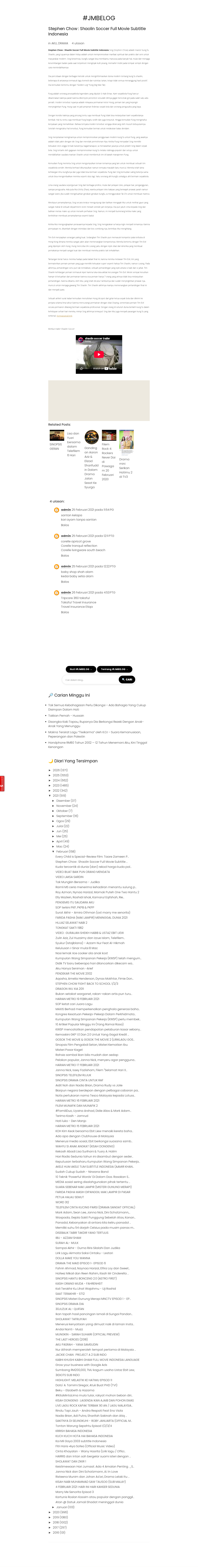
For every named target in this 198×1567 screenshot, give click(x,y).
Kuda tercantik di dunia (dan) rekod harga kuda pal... (93, 867)
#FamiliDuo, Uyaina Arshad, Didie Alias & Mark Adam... (93, 1111)
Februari (62, 851)
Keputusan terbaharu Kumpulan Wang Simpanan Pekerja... (98, 1162)
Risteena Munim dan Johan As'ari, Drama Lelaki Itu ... (92, 1477)
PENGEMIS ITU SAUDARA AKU (75, 902)
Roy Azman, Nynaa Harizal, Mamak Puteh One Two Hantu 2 (97, 892)
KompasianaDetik (64, 315)
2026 (56, 770)
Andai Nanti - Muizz (69, 1329)
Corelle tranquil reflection (79, 546)
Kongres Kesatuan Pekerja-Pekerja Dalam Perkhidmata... (96, 1014)
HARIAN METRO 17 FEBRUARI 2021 (77, 1065)
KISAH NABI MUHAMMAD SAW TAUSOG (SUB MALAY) (91, 1482)
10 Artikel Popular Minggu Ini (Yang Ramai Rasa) (90, 1024)
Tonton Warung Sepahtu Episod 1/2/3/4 (84, 1426)
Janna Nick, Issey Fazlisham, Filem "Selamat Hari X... (91, 1070)
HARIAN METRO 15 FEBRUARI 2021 (77, 1126)
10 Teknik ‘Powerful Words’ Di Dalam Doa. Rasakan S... (93, 1177)
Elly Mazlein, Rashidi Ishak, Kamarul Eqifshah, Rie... (90, 897)
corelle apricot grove (76, 541)
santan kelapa (71, 515)
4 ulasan (78, 43)
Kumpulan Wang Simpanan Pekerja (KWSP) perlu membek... (98, 1019)
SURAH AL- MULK (67, 1243)
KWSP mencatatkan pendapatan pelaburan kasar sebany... (98, 1029)
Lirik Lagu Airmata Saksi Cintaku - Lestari (84, 1253)
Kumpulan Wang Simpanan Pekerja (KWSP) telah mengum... (98, 958)
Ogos (60, 821)
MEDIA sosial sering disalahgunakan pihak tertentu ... (93, 1182)
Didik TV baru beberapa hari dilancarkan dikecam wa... (94, 963)
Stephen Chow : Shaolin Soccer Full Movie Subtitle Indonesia (97, 31)
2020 (56, 1512)
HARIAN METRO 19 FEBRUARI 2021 (77, 999)
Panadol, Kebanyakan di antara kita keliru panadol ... (93, 1223)
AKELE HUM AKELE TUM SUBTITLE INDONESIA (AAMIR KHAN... (95, 1167)
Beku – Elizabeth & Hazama (75, 1390)
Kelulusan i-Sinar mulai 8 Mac (77, 948)
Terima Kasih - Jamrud (72, 1116)
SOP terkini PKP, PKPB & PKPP (75, 907)
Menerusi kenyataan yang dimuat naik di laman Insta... (95, 1324)
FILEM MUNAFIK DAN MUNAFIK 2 (77, 1106)
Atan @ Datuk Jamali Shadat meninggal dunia (89, 1502)
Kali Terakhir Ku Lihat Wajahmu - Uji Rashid (86, 1289)
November (64, 806)
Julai (60, 826)
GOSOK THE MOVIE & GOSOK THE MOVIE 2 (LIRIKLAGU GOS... (95, 1040)
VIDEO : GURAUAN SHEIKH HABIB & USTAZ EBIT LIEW (90, 933)
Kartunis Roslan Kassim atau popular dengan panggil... (95, 1497)
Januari (62, 1507)
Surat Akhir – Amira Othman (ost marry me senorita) (93, 912)
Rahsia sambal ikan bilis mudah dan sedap (87, 1055)
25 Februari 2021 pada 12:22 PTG (94, 566)
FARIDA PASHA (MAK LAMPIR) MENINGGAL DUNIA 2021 (92, 918)
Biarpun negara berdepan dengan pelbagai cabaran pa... (97, 1090)
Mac (59, 846)
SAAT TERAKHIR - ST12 (70, 1294)
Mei (59, 836)
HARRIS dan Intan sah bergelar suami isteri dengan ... (93, 1456)
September (64, 816)
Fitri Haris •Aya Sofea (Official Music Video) (85, 1446)
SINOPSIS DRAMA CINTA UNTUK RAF (79, 1080)
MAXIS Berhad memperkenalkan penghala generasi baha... (98, 1009)
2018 (56, 1522)
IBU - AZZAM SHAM (68, 1238)
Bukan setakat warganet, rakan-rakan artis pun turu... (94, 994)
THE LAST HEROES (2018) (72, 1339)
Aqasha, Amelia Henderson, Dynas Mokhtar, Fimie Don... (94, 979)
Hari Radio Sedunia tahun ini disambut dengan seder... (94, 1156)
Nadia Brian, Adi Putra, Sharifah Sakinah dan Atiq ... (91, 1416)
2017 (56, 1527)
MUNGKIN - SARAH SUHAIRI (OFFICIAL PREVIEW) (88, 1334)
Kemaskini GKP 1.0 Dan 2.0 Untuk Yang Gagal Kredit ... (92, 1034)
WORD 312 (62, 1202)
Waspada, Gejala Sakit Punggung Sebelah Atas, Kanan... (96, 1217)
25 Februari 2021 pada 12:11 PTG (93, 536)
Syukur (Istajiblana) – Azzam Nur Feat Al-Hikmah (90, 943)
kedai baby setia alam (77, 576)
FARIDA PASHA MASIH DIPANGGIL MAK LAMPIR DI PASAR (93, 1192)
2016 (56, 1533)
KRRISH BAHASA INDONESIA (74, 1431)
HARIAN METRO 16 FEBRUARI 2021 (77, 1101)
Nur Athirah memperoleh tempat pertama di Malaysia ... (96, 1350)
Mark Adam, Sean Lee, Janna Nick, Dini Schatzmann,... (93, 1212)
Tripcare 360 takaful (75, 598)
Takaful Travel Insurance (78, 602)
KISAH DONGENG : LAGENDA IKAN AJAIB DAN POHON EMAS (95, 1400)
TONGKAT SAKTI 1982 (69, 928)
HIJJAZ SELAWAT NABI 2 (71, 923)
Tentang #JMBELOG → (114, 669)
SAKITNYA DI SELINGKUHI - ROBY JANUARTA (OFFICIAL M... (94, 1421)
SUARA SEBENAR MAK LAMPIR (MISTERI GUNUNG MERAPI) (94, 1187)
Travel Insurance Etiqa (77, 607)
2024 (56, 780)
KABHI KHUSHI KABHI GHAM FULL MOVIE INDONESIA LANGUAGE (97, 1360)
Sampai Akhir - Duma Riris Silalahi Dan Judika (88, 1248)
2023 (56, 785)
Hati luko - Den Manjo (71, 1121)
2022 (56, 791)
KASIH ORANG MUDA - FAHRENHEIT (79, 1284)
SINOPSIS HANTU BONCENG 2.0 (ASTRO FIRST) (86, 1278)
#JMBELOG (99, 18)
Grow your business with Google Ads (81, 1365)
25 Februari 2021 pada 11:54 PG (93, 510)
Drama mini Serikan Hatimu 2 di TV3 (125, 468)
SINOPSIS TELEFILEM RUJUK (73, 1075)
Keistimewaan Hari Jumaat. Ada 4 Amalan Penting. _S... (95, 1466)
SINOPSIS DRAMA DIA (70, 1304)
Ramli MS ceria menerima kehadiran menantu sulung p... (96, 887)
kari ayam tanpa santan (79, 520)
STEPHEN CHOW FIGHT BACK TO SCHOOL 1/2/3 (87, 984)
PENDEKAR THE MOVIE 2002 (74, 973)
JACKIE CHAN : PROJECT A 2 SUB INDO (81, 1355)
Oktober (62, 811)
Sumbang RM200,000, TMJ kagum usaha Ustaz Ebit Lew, (95, 1370)
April (59, 841)
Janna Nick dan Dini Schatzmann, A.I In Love (87, 1472)
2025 (56, 775)
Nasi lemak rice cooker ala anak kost (82, 953)
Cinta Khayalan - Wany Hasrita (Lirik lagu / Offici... (91, 1451)
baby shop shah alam (77, 572)
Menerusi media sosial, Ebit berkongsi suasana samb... (94, 1141)
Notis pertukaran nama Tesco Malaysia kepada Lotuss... (95, 1095)
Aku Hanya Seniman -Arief (74, 968)
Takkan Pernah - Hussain (66, 716)
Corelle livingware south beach (83, 550)
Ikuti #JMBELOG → (81, 669)
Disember (63, 801)
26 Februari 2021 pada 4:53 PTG (93, 592)
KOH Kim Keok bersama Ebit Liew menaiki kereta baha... (94, 1131)
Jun (59, 831)
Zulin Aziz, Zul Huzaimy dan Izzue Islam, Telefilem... (90, 938)
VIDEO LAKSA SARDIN (69, 877)
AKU (54, 43)
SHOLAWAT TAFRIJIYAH (71, 1319)
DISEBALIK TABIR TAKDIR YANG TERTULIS (82, 1233)
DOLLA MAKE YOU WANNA (73, 1258)
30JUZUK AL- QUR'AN (70, 1309)
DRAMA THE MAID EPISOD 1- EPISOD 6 (81, 1263)
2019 (56, 1517)
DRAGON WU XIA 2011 (70, 989)
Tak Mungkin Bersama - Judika (78, 882)
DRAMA (63, 43)
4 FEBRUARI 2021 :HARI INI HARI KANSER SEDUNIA (88, 1487)
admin (66, 510)
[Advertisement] (99, 400)
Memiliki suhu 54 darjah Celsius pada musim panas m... (95, 1228)
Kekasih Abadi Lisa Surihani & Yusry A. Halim (86, 1151)
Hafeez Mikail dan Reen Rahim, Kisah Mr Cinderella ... (92, 1273)
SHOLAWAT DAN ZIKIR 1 (71, 1461)
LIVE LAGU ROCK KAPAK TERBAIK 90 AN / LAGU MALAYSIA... (94, 1405)
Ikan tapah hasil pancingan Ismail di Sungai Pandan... (94, 1314)
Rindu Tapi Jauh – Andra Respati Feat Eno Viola (89, 1411)
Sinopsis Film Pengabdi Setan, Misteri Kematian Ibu (92, 1045)
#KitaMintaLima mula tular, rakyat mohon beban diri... (94, 1395)
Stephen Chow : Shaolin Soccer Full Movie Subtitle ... (92, 862)
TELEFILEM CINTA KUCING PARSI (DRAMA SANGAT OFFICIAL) (95, 1207)
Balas (65, 525)
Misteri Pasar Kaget (69, 1050)
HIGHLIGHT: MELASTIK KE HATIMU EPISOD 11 (84, 1380)
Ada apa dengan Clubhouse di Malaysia (85, 1136)
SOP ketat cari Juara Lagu (74, 1004)
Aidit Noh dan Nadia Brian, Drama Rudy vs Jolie (89, 1085)
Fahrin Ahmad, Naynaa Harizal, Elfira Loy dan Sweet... (93, 1268)
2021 (56, 796)
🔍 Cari (127, 679)
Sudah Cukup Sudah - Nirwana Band (82, 1172)
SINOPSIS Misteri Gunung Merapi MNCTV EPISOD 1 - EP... (93, 1299)
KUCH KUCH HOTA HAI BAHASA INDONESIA (84, 1436)
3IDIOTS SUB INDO (68, 1375)
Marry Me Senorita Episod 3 (75, 1492)
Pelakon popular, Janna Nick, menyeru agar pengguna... (96, 1060)
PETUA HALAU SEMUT (70, 1197)
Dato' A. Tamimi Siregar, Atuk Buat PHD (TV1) (86, 1385)
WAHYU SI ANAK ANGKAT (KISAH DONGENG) (85, 1146)
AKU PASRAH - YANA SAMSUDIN (77, 1344)
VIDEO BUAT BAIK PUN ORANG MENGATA (83, 872)
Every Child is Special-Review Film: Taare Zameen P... (92, 857)
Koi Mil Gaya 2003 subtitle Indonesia (81, 1441)
